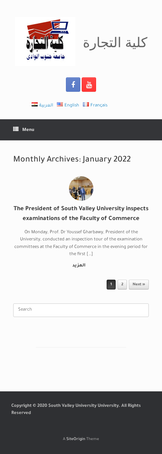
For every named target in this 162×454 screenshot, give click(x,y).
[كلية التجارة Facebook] (73, 84)
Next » (139, 285)
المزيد (79, 265)
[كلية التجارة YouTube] (89, 84)
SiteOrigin (75, 439)
